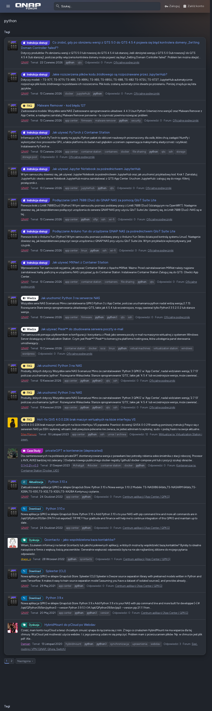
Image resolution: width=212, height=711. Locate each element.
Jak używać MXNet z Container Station (67, 262)
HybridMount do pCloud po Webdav (62, 625)
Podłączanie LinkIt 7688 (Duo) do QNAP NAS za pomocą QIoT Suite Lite (91, 200)
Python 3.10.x (48, 482)
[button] (8, 6)
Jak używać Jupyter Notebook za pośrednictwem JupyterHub (84, 169)
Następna (24, 661)
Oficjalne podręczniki (126, 62)
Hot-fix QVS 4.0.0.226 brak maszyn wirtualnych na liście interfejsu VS (81, 419)
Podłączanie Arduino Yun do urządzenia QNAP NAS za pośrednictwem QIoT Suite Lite (101, 231)
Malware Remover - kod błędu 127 (56, 105)
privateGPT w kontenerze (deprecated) (65, 451)
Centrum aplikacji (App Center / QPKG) (146, 496)
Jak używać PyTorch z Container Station (68, 132)
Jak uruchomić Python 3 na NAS (54, 366)
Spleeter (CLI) (47, 571)
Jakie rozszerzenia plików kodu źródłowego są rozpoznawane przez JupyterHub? (97, 74)
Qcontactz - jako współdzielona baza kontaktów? (72, 540)
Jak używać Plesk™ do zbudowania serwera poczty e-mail (75, 329)
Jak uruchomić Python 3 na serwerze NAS (63, 298)
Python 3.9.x (46, 598)
